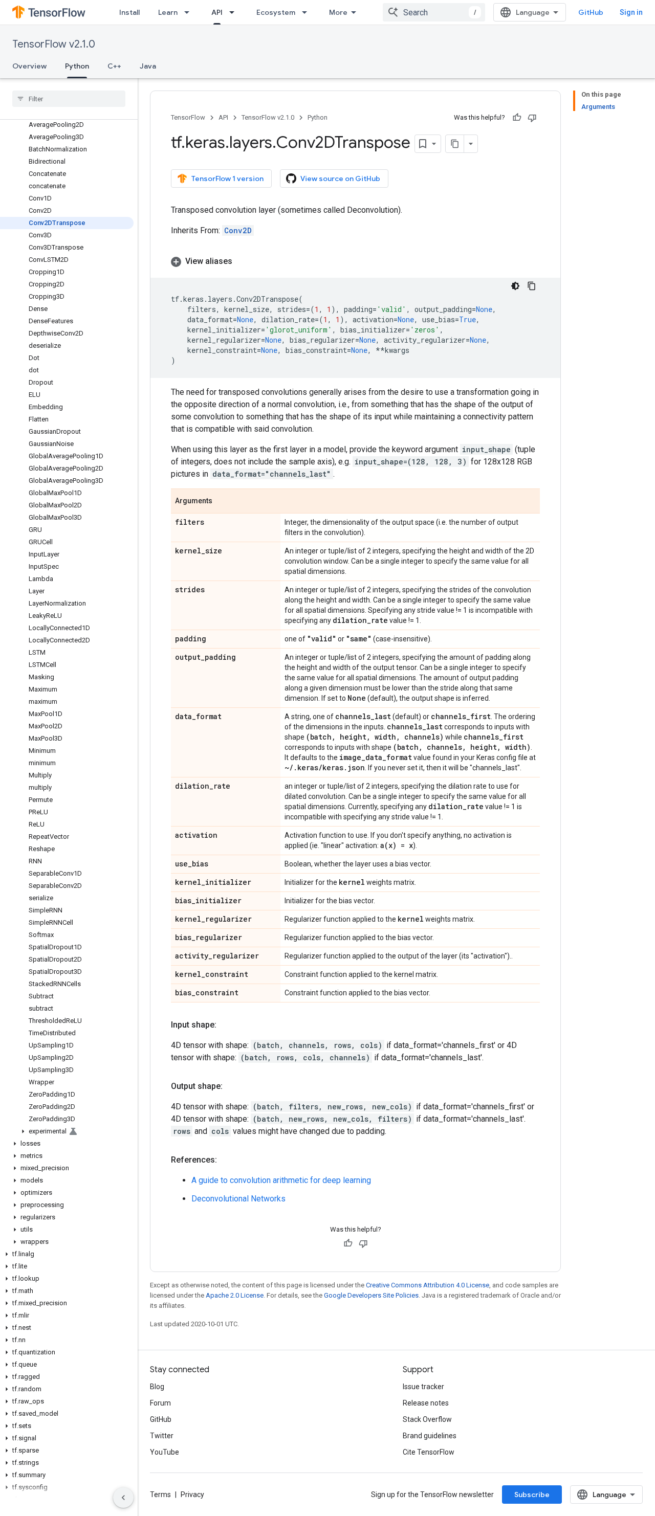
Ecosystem (275, 12)
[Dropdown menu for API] (235, 12)
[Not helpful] (532, 117)
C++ (114, 66)
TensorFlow (188, 117)
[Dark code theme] (515, 286)
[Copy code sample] (531, 286)
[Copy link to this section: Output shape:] (233, 1086)
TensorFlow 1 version (227, 178)
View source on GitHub (340, 178)
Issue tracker (423, 1387)
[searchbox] (68, 99)
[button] (67, 1131)
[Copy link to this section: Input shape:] (226, 1025)
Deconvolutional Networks (238, 1198)
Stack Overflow (427, 1419)
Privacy (192, 1494)
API (217, 12)
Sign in (631, 12)
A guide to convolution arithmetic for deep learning (281, 1180)
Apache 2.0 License (235, 1295)
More (338, 12)
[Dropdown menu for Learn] (190, 12)
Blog (157, 1387)
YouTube (164, 1452)
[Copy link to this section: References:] (227, 1160)
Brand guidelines (429, 1436)
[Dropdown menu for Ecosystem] (307, 12)
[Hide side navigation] (123, 1497)
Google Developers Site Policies (371, 1295)
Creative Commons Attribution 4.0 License (427, 1285)
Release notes (426, 1403)
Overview (29, 66)
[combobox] (434, 12)
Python (77, 66)
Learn (168, 12)
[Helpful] (517, 117)
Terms (160, 1494)
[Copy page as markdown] (455, 143)
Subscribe (532, 1494)
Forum (160, 1403)
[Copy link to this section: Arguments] (222, 502)
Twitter (161, 1436)
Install (129, 12)
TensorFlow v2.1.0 (53, 44)
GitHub (590, 12)
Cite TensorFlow (428, 1452)
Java (148, 66)
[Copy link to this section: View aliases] (242, 261)
